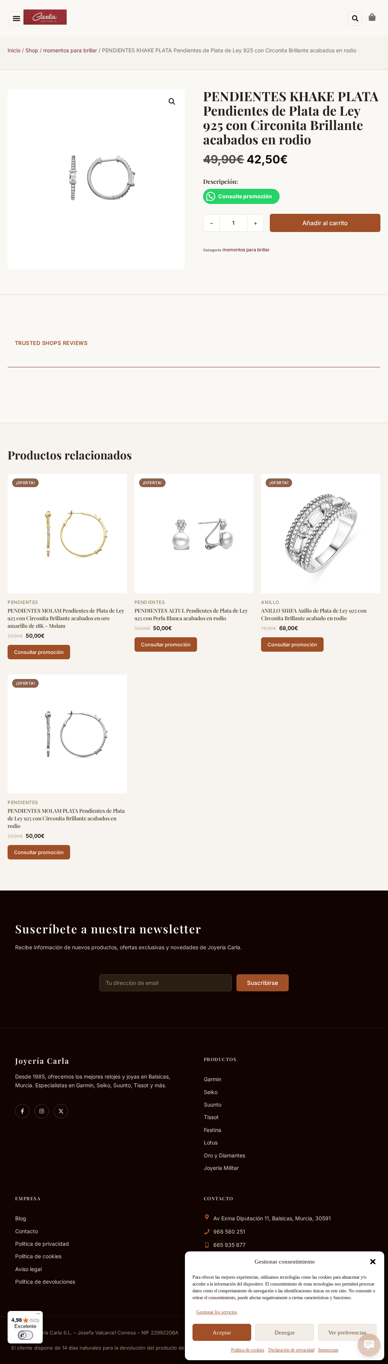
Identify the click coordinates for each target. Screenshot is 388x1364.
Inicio (14, 50)
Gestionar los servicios (216, 1312)
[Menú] (38, 1315)
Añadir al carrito (325, 223)
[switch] (25, 1335)
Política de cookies (247, 1350)
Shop (31, 50)
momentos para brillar (70, 50)
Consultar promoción (39, 652)
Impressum (328, 1350)
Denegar (285, 1333)
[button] (373, 1261)
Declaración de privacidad (291, 1350)
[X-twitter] (61, 1111)
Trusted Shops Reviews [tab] (51, 343)
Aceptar (222, 1333)
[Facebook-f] (22, 1111)
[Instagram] (41, 1111)
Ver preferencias (347, 1333)
